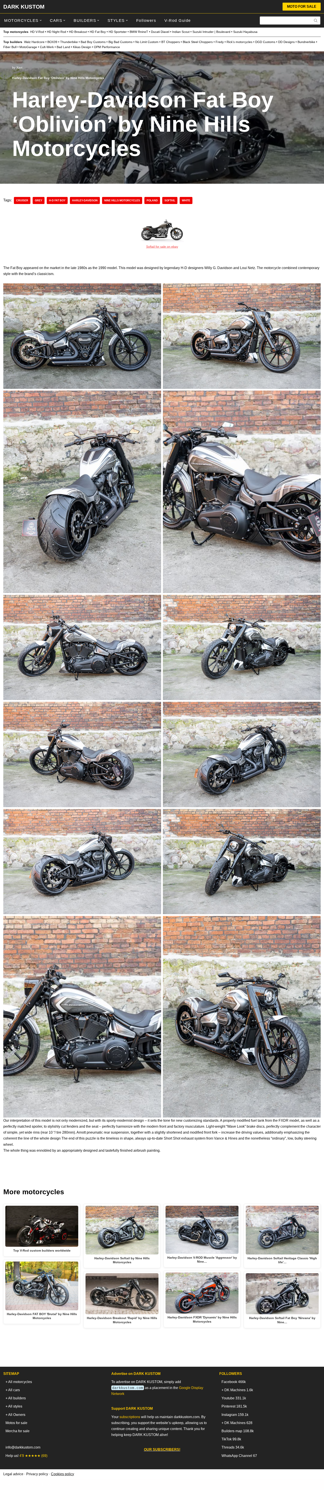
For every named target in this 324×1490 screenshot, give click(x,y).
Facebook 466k (234, 1382)
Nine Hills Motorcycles (122, 200)
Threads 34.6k (233, 1447)
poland (152, 200)
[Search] (316, 20)
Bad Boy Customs (93, 42)
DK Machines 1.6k (238, 1390)
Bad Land (63, 47)
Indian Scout (181, 32)
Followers (146, 20)
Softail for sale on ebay (162, 246)
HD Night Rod (56, 32)
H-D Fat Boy (57, 200)
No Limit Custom (146, 42)
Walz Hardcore (34, 42)
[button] (41, 20)
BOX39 (52, 42)
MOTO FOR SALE (301, 6)
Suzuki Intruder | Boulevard (211, 32)
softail (169, 200)
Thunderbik (68, 42)
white (186, 200)
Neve (7, 1484)
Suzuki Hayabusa (245, 32)
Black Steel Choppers (198, 42)
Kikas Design (82, 47)
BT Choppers (170, 42)
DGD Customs (265, 42)
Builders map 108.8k (238, 1431)
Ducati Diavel (160, 32)
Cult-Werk (47, 47)
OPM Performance (107, 47)
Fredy (220, 42)
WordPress (42, 1484)
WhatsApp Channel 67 (239, 1456)
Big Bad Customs (120, 42)
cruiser (22, 200)
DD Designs (286, 42)
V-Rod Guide (177, 20)
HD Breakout (78, 32)
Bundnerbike (306, 42)
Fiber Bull (10, 47)
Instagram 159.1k (235, 1415)
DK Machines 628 (238, 1423)
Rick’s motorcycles (239, 42)
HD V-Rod (37, 32)
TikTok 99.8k (231, 1439)
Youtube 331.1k (234, 1398)
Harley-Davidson (85, 200)
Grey (38, 200)
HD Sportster (118, 32)
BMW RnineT (139, 32)
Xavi (19, 67)
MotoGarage (28, 47)
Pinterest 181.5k (234, 1406)
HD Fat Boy (98, 32)
